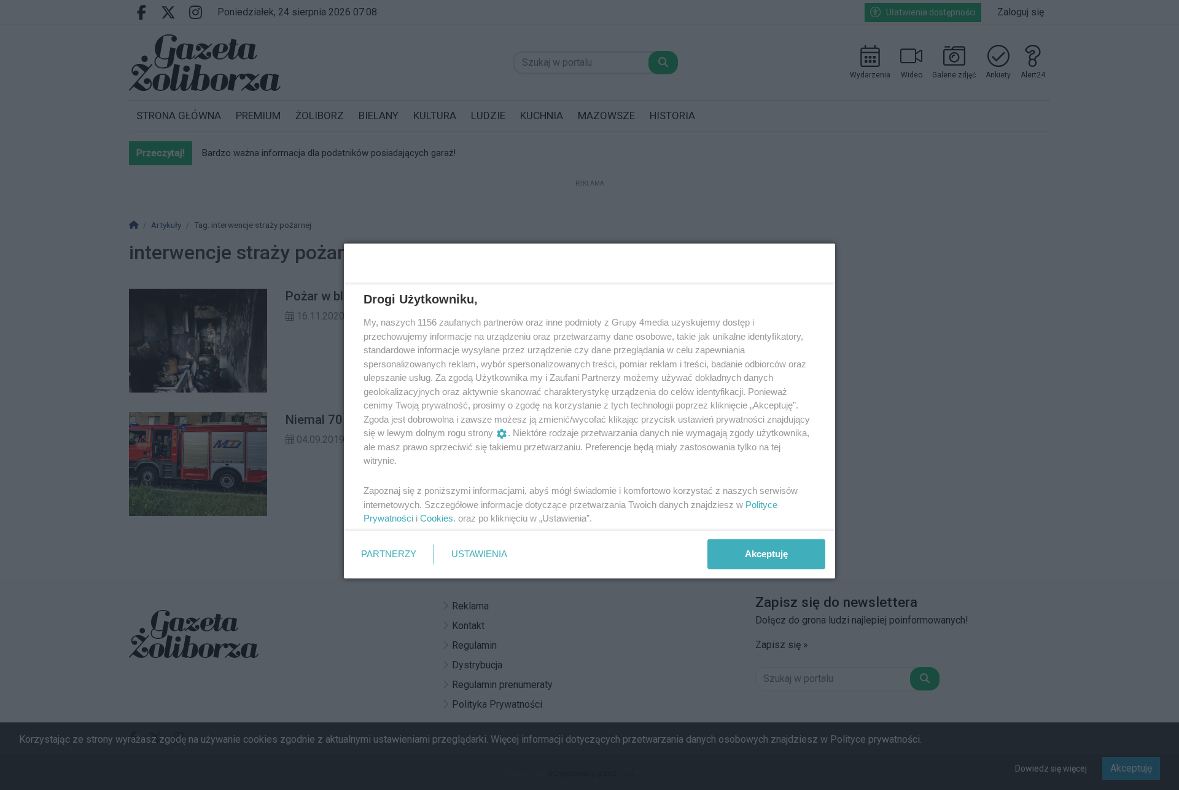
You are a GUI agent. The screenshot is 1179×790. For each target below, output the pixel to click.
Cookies (436, 518)
